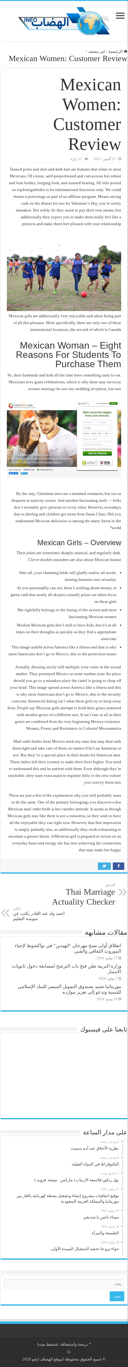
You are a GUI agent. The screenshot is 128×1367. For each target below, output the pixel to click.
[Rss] (68, 1352)
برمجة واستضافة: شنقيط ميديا (62, 1344)
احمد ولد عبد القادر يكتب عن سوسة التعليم (39, 914)
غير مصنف (96, 51)
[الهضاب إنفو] (64, 19)
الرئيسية (116, 51)
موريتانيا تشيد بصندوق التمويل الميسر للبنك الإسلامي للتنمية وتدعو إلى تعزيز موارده (69, 989)
